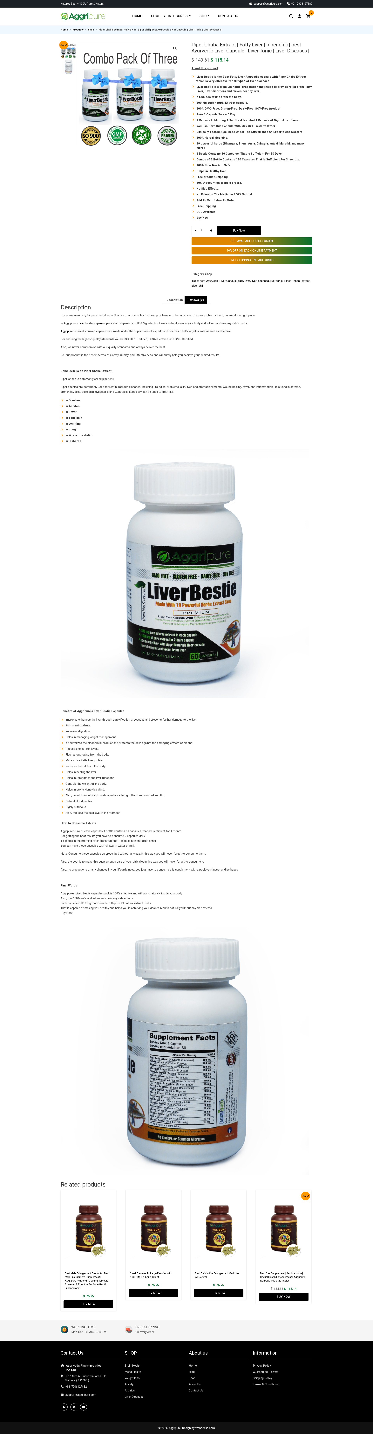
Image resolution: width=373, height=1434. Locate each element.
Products (78, 30)
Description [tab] (174, 300)
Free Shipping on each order (252, 260)
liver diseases (260, 281)
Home (137, 16)
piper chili (197, 286)
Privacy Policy (262, 1365)
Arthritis (130, 1390)
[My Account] (299, 16)
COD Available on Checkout (252, 241)
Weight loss (132, 1378)
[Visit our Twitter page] (74, 1407)
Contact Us (229, 16)
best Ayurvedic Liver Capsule (218, 281)
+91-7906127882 (76, 1386)
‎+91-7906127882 (301, 4)
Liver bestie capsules (91, 323)
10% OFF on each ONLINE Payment (252, 250)
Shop (204, 16)
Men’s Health (133, 1372)
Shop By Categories (169, 16)
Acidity (129, 1384)
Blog (192, 1372)
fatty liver (244, 281)
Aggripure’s (68, 331)
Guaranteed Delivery (265, 1372)
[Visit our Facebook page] (65, 1407)
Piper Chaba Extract (297, 281)
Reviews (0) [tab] (195, 300)
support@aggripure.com (268, 4)
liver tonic (276, 281)
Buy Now (239, 230)
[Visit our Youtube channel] (84, 1407)
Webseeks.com (205, 1428)
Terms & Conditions (266, 1384)
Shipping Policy (262, 1378)
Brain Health (132, 1365)
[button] (175, 48)
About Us (195, 1384)
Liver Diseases (134, 1397)
